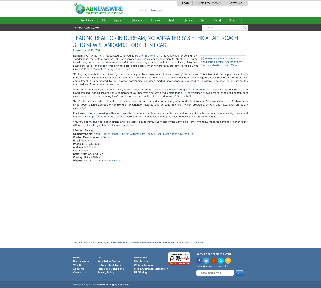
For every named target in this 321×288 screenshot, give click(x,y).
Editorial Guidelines (109, 265)
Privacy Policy (105, 272)
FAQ (100, 257)
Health (171, 20)
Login (185, 3)
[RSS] (228, 260)
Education (137, 20)
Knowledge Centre (108, 261)
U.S (176, 242)
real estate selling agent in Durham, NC (187, 89)
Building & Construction (110, 242)
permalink (198, 242)
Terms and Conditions (110, 269)
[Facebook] (199, 260)
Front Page (87, 20)
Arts (103, 20)
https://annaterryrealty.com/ (105, 116)
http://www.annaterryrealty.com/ (103, 160)
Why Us (77, 265)
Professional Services (150, 242)
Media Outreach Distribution (151, 269)
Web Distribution (144, 265)
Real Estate (168, 242)
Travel (217, 20)
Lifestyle (188, 20)
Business (119, 20)
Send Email (88, 140)
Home (142, 10)
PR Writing (140, 272)
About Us (78, 269)
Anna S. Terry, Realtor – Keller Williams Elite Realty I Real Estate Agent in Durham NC (144, 133)
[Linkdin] (213, 260)
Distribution (141, 261)
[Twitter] (206, 260)
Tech (203, 20)
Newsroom (156, 10)
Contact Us (235, 3)
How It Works (81, 261)
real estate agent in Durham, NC (116, 69)
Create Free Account (208, 3)
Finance (155, 20)
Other (232, 20)
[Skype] (221, 260)
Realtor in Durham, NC (149, 55)
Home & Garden (131, 242)
